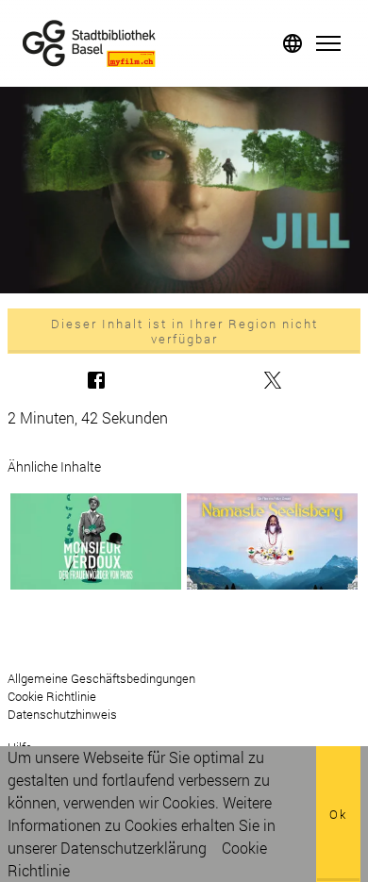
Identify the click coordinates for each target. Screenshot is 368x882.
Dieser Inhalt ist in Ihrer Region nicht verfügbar (184, 331)
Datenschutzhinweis (62, 714)
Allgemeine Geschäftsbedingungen (101, 678)
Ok (338, 814)
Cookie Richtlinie (52, 696)
